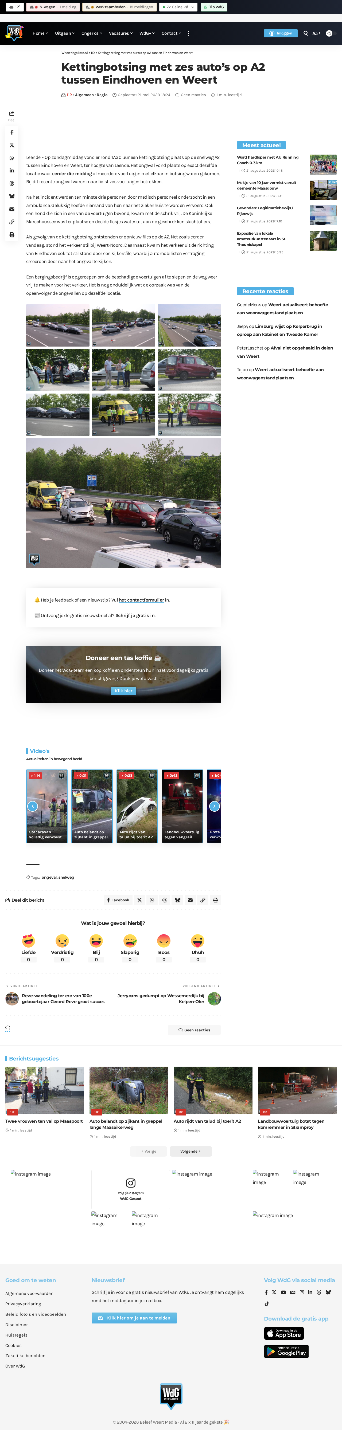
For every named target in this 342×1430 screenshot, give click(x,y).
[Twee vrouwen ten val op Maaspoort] (44, 1090)
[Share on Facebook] (11, 132)
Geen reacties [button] (197, 1030)
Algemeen (84, 94)
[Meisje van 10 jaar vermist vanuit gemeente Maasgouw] (323, 190)
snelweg (66, 877)
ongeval (49, 877)
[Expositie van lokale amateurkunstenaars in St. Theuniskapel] (323, 241)
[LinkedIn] (310, 1292)
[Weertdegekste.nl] (14, 33)
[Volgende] (214, 806)
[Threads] (319, 1292)
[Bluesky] (328, 1292)
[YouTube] (283, 1292)
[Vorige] (32, 806)
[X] (274, 1292)
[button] (188, 33)
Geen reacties (193, 94)
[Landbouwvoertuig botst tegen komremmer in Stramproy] (297, 1090)
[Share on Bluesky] (11, 196)
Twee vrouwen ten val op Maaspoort (44, 1121)
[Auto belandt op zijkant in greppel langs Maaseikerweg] (129, 1090)
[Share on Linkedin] (11, 170)
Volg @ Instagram (131, 1196)
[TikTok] (267, 1304)
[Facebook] (266, 1292)
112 (69, 94)
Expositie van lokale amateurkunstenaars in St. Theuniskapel (261, 239)
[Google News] (292, 1292)
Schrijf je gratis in (135, 615)
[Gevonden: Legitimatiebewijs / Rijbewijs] (323, 215)
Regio (102, 94)
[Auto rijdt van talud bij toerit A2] (213, 1090)
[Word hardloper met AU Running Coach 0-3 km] (323, 165)
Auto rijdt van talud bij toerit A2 (207, 1121)
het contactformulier (141, 600)
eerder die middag (72, 173)
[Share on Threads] (11, 183)
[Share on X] (11, 145)
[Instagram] (302, 1292)
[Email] (11, 209)
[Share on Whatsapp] (11, 157)
